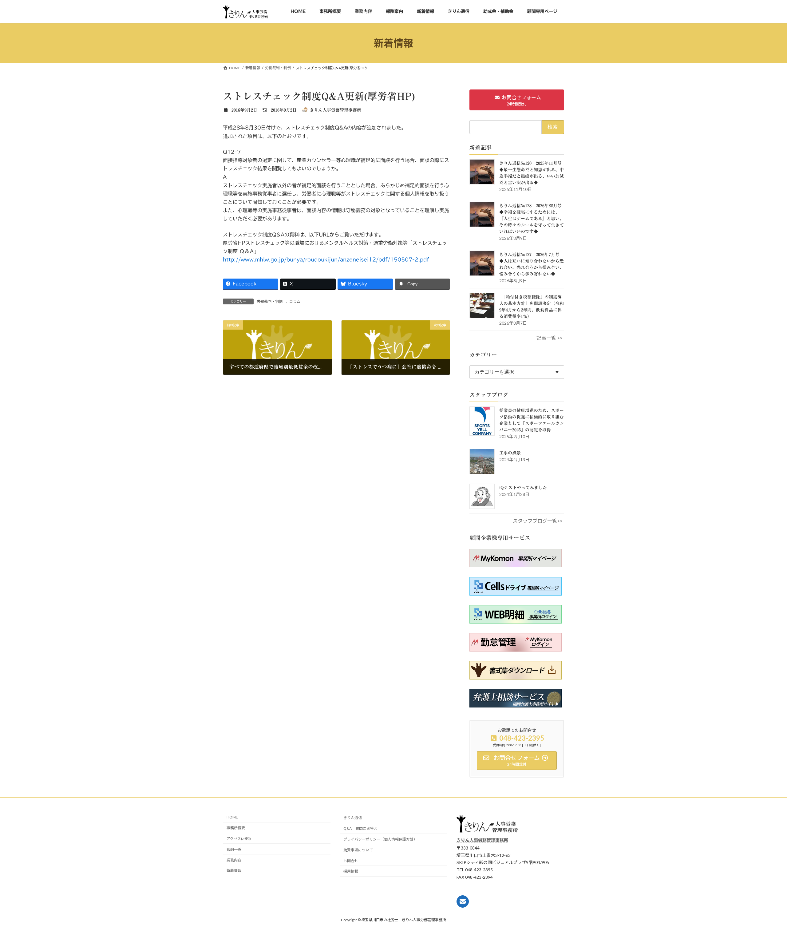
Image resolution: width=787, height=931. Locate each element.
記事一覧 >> (549, 338)
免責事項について (358, 850)
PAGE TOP (771, 915)
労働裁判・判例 (270, 301)
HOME (232, 817)
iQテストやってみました (523, 487)
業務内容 (234, 860)
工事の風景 (510, 453)
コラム (294, 301)
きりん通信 (352, 818)
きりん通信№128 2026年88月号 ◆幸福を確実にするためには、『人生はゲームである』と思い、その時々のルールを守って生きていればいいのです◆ (532, 219)
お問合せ (350, 860)
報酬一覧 (234, 849)
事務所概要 (236, 828)
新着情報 (234, 870)
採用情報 (350, 871)
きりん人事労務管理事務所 (482, 840)
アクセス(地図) (239, 838)
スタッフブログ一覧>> (538, 521)
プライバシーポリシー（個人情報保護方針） (380, 839)
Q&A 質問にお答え (360, 828)
